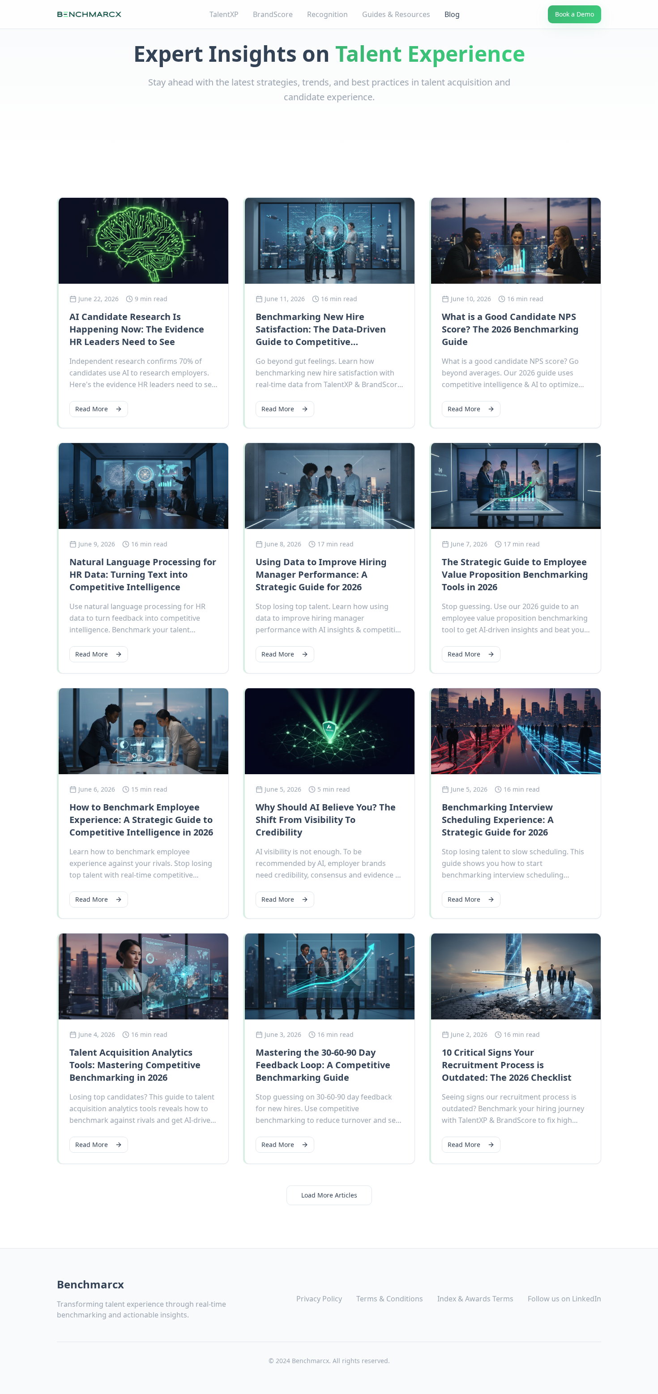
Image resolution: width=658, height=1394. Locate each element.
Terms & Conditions (389, 1299)
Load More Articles (329, 1195)
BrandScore (273, 14)
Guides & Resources (396, 14)
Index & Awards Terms (475, 1299)
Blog (452, 14)
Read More (91, 409)
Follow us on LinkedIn (564, 1299)
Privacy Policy (319, 1299)
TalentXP (224, 14)
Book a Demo (574, 14)
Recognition (327, 14)
